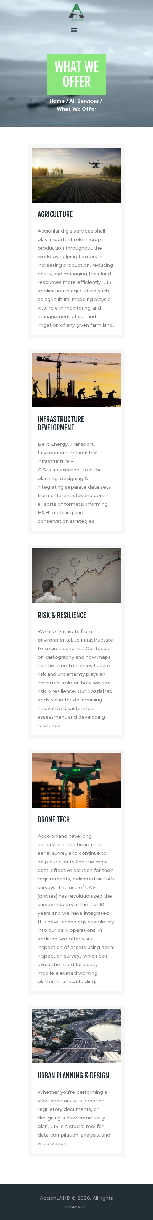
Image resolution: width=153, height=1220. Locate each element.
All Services (84, 101)
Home (57, 101)
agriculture (55, 214)
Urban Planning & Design (73, 1076)
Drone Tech (54, 820)
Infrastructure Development (61, 423)
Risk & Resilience (62, 615)
